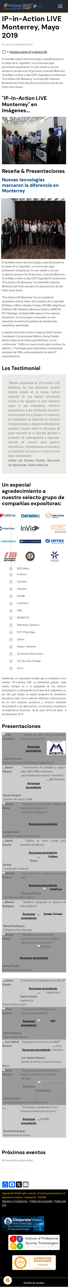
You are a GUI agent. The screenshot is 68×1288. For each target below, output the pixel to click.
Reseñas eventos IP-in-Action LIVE (28, 52)
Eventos (8, 1168)
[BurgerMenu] (60, 6)
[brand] (23, 6)
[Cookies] (7, 1280)
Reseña (20, 1168)
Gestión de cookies (34, 1282)
